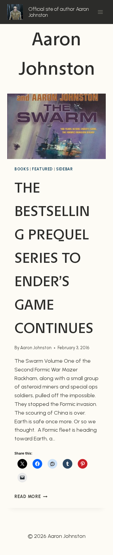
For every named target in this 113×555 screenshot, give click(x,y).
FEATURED (42, 169)
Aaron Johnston (36, 347)
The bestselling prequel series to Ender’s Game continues (53, 258)
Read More (30, 496)
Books (21, 169)
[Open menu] (100, 11)
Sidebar (64, 169)
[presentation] (56, 126)
